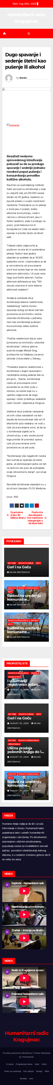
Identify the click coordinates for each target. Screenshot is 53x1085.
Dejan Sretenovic (20, 572)
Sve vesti (35, 620)
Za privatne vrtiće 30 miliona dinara (18, 515)
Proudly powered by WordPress (18, 1053)
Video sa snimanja (12, 1071)
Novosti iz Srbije (26, 563)
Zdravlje (35, 673)
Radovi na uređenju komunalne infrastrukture (24, 599)
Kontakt (23, 1078)
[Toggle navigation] (28, 33)
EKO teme (12, 563)
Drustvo (12, 588)
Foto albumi (28, 1071)
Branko (23, 78)
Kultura (12, 740)
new (31, 1078)
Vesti (38, 563)
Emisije (39, 1071)
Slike (47, 1071)
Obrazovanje (14, 744)
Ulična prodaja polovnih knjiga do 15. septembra (25, 752)
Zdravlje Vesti (14, 677)
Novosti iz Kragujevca (29, 588)
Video (44, 1064)
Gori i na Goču (19, 567)
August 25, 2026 (19, 690)
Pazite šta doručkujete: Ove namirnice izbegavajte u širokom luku (35, 518)
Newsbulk (45, 1053)
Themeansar (28, 1057)
